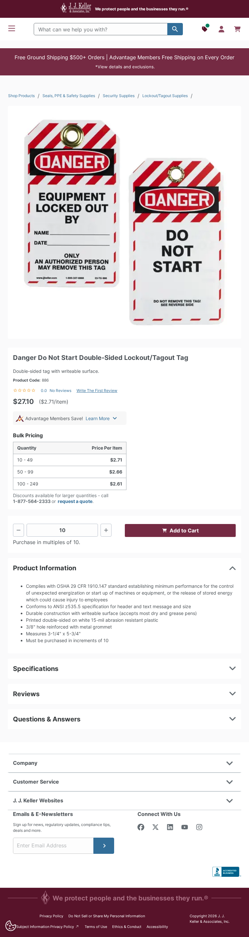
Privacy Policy (51, 916)
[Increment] (106, 530)
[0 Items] (237, 29)
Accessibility (157, 926)
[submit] (103, 846)
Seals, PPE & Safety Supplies (68, 95)
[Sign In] (221, 29)
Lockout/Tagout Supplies (165, 95)
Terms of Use (96, 926)
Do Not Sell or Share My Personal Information (106, 916)
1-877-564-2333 (32, 501)
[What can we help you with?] (175, 29)
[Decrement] (18, 530)
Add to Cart (184, 530)
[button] (124, 61)
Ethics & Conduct (126, 926)
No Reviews (60, 390)
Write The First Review (97, 390)
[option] (124, 222)
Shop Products (21, 95)
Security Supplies (119, 95)
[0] (237, 29)
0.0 (44, 390)
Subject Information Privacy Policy (47, 926)
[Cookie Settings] (10, 925)
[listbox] (124, 222)
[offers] (205, 29)
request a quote (75, 501)
